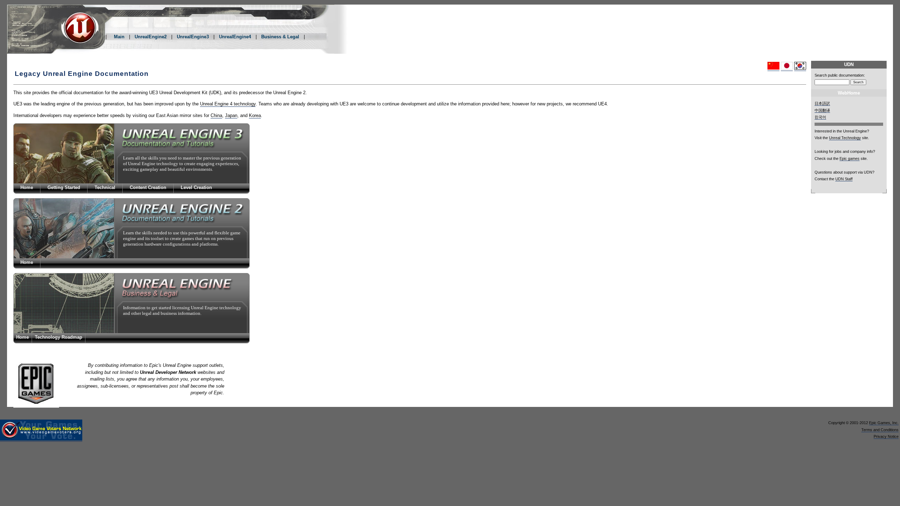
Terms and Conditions (880, 430)
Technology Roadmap (58, 337)
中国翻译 (822, 110)
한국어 (820, 117)
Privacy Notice (886, 436)
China (216, 115)
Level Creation (196, 187)
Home (26, 187)
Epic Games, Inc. (884, 423)
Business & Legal (280, 36)
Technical (105, 187)
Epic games (850, 158)
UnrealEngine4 (235, 36)
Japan (231, 115)
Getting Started (63, 187)
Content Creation (148, 187)
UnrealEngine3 (193, 36)
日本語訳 (822, 103)
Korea (255, 115)
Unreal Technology (845, 138)
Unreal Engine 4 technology (228, 103)
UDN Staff (844, 179)
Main (119, 36)
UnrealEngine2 (151, 36)
